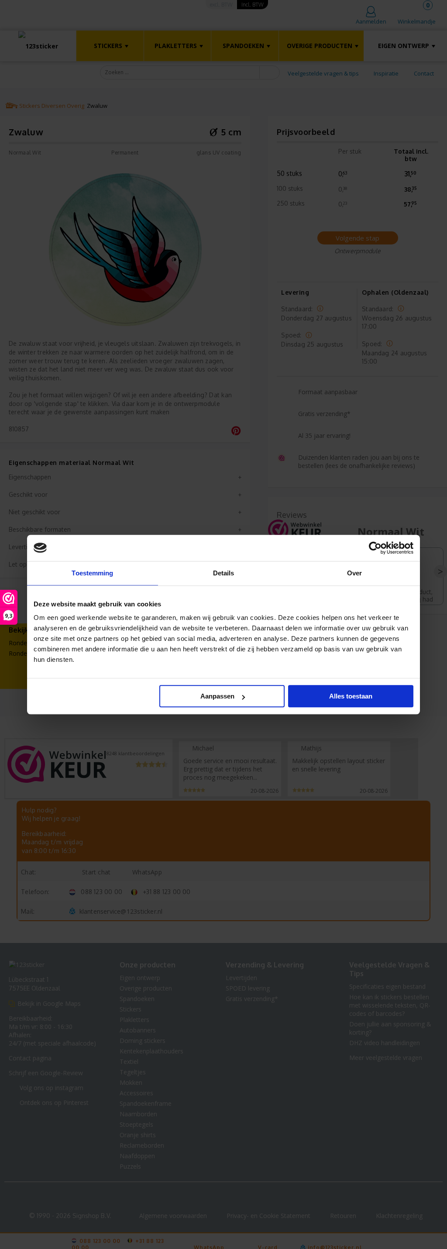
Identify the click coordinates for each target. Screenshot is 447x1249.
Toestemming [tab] (92, 573)
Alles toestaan (350, 696)
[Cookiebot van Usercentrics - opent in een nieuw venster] (375, 547)
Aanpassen (217, 696)
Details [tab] (223, 573)
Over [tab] (354, 573)
